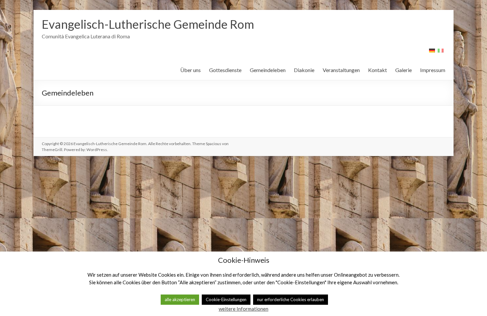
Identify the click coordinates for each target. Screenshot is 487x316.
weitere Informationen (243, 309)
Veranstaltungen (341, 70)
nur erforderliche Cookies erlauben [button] (290, 299)
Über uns (190, 70)
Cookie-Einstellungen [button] (226, 299)
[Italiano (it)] (441, 53)
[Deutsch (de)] (432, 53)
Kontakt (377, 70)
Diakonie (304, 70)
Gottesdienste (225, 70)
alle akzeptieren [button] (180, 299)
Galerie (403, 70)
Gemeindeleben (268, 70)
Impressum (432, 70)
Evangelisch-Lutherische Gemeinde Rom (148, 24)
